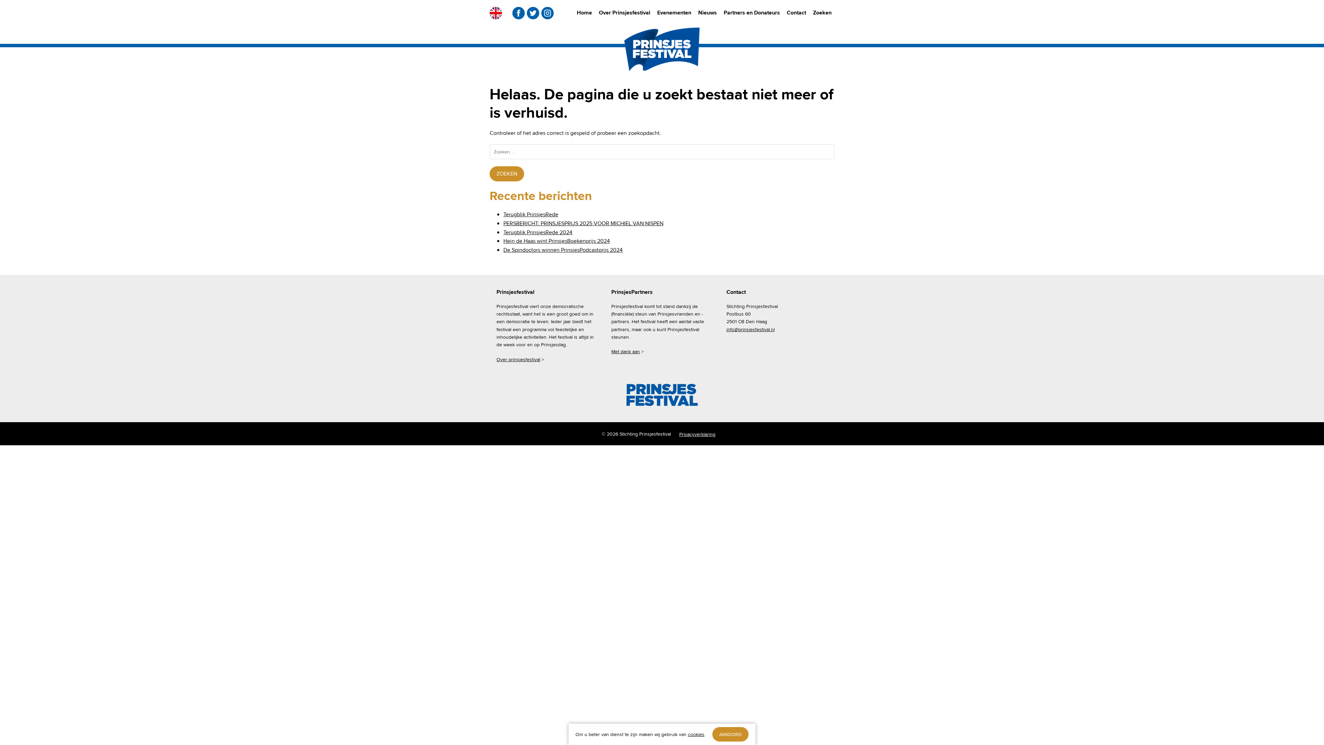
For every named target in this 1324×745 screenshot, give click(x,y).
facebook (518, 13)
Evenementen (674, 13)
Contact (796, 13)
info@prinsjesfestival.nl (750, 329)
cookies (696, 734)
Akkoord (730, 734)
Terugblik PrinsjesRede (530, 214)
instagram (547, 13)
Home (584, 13)
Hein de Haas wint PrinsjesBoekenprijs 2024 (556, 241)
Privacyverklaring (697, 434)
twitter (533, 13)
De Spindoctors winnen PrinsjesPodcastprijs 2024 (563, 250)
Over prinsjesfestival (518, 359)
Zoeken (822, 13)
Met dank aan (625, 351)
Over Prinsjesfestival (624, 13)
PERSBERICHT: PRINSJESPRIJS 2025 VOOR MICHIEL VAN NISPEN (583, 223)
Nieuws (707, 13)
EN (496, 13)
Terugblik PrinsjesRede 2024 (537, 232)
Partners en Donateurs (752, 13)
